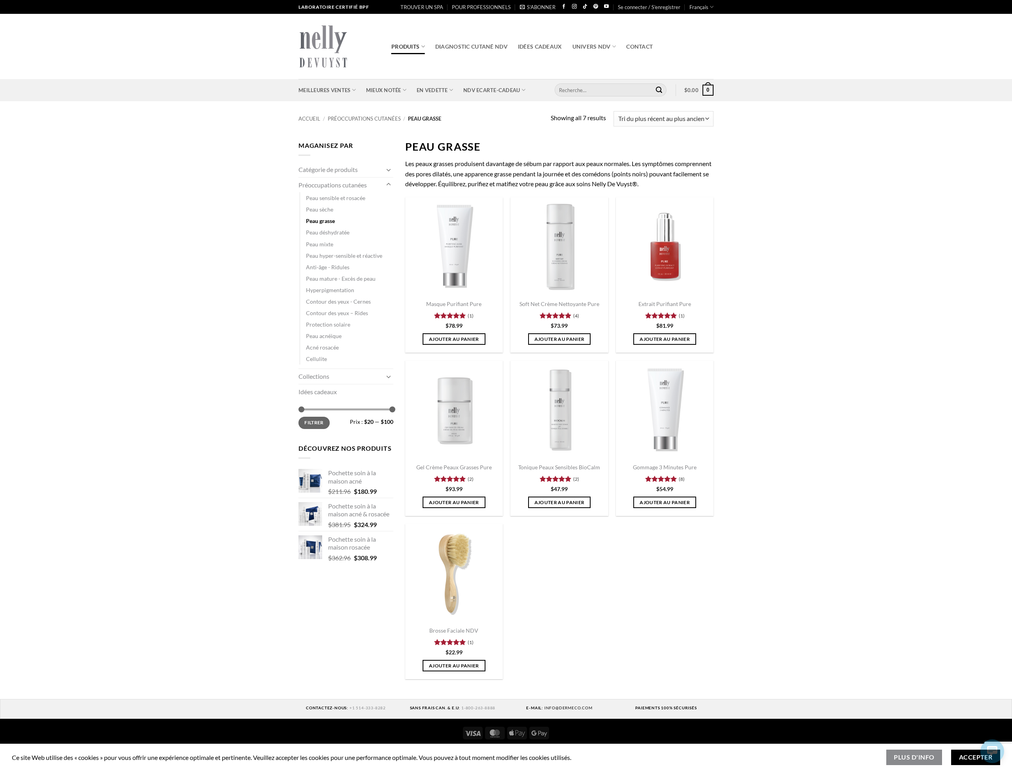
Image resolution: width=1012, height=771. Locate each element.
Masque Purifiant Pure (453, 303)
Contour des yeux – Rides (337, 313)
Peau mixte (319, 243)
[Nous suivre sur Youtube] (606, 7)
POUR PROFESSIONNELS (481, 7)
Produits (405, 46)
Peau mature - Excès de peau (341, 278)
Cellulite (316, 358)
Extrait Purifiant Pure (664, 303)
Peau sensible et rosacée (335, 198)
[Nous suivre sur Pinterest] (595, 7)
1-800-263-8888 (478, 707)
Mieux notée (383, 90)
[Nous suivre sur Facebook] (563, 7)
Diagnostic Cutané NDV (471, 46)
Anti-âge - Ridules (327, 266)
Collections (313, 376)
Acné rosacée (322, 347)
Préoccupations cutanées (364, 118)
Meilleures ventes (324, 90)
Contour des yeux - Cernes (338, 301)
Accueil (309, 118)
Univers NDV (591, 46)
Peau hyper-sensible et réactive (344, 255)
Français (698, 7)
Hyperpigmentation (330, 289)
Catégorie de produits (328, 169)
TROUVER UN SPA (421, 7)
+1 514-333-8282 (367, 707)
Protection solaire (328, 324)
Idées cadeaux (540, 46)
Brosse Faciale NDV (453, 630)
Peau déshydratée (327, 232)
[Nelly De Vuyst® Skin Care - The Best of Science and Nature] (339, 46)
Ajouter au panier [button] (454, 339)
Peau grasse (320, 220)
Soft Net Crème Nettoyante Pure (559, 303)
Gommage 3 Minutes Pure (665, 467)
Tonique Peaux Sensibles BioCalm (559, 467)
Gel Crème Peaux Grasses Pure (454, 467)
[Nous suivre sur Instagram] (574, 7)
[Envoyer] (659, 90)
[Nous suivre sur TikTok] (585, 7)
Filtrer (314, 422)
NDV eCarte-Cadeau (491, 90)
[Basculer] (388, 169)
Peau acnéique (324, 336)
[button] (537, 7)
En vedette (432, 90)
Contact (639, 46)
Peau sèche (319, 209)
